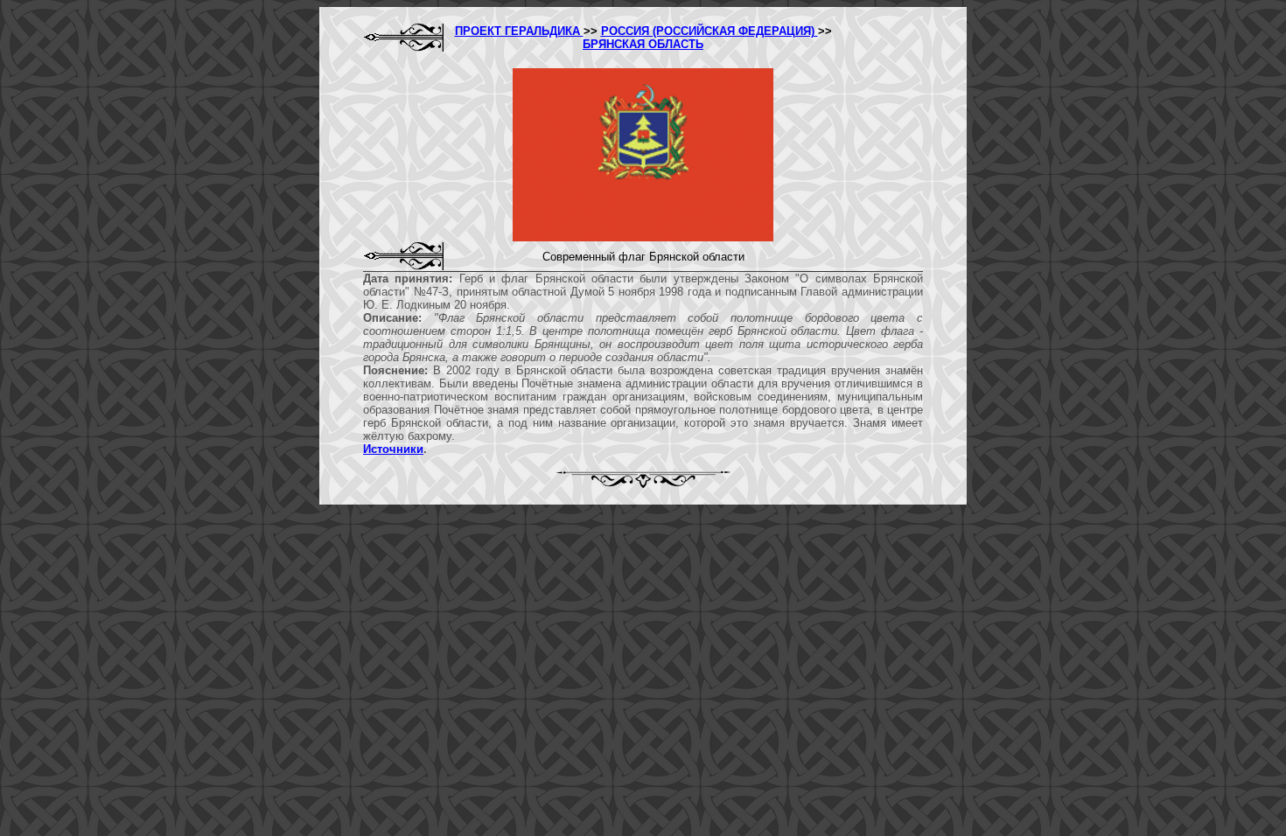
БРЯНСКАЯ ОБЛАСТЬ (643, 44)
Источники (393, 449)
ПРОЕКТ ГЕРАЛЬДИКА (519, 31)
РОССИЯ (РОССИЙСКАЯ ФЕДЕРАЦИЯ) (709, 31)
